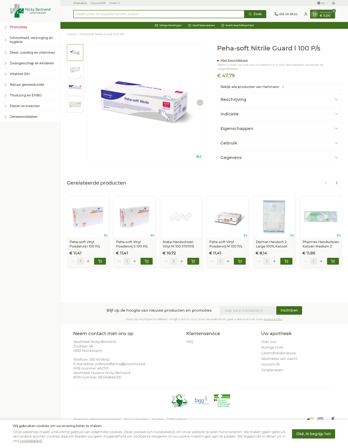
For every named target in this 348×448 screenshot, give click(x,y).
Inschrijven (289, 310)
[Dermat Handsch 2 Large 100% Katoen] (274, 216)
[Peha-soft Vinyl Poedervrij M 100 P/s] (227, 216)
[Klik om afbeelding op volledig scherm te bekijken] (146, 102)
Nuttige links (272, 347)
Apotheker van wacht (279, 359)
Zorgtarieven (272, 370)
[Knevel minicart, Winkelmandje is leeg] (314, 14)
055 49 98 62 (99, 359)
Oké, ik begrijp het (313, 434)
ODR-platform (177, 419)
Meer (113, 3)
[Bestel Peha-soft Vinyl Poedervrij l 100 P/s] (100, 261)
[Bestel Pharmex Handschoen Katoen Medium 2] (333, 261)
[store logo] (30, 11)
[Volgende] (200, 102)
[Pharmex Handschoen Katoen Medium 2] (320, 216)
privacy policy (273, 319)
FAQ (189, 342)
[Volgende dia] (337, 183)
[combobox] (158, 14)
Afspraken (80, 3)
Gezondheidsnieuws (278, 353)
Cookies (158, 419)
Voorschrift (98, 3)
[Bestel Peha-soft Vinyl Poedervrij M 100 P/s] (240, 261)
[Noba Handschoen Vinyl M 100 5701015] (181, 216)
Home (71, 34)
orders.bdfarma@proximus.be (120, 364)
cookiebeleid (31, 441)
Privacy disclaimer (136, 419)
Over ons (268, 342)
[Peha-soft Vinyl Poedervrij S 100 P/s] (134, 216)
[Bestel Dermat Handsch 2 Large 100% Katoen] (286, 261)
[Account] (306, 14)
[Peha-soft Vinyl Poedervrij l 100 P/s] (87, 216)
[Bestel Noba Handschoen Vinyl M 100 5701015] (193, 261)
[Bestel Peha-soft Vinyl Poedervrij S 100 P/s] (146, 261)
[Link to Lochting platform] (332, 419)
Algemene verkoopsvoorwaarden (97, 419)
